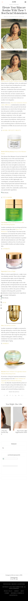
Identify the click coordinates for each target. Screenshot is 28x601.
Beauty (17, 16)
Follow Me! (14, 579)
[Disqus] (14, 505)
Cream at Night (8, 271)
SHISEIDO (5, 343)
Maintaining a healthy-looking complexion (12, 81)
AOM (14, 2)
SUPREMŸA (6, 249)
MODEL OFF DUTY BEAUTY (11, 130)
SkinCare (21, 16)
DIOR (4, 302)
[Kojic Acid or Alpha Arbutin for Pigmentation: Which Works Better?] (14, 419)
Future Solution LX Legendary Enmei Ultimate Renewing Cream (13, 380)
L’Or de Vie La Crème (8, 325)
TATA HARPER (7, 197)
